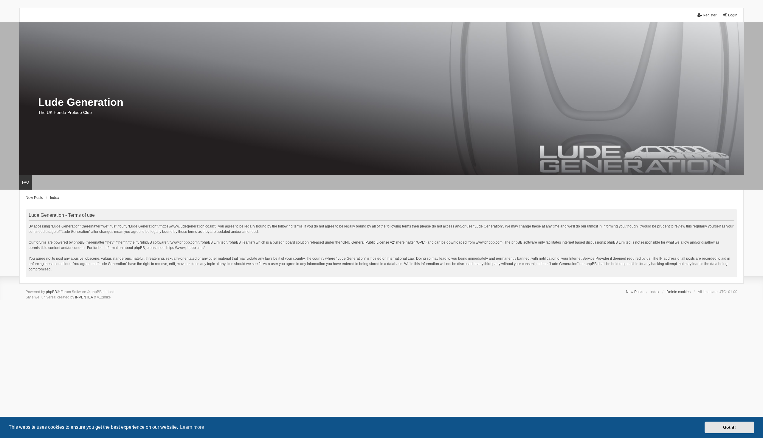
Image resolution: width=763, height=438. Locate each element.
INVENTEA (84, 297)
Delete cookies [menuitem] (678, 292)
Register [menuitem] (710, 15)
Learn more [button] (192, 427)
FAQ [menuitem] (25, 182)
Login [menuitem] (732, 15)
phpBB (51, 292)
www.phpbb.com (489, 242)
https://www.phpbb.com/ (185, 248)
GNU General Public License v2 (368, 242)
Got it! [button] (729, 427)
